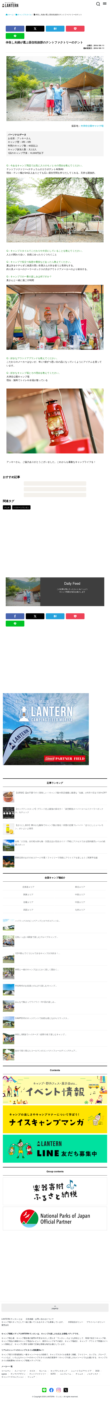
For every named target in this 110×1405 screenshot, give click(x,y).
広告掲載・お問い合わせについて (40, 1319)
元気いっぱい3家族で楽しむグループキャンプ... (36, 936)
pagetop (55, 1308)
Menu (104, 2)
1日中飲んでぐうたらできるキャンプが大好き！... (37, 953)
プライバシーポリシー (96, 1322)
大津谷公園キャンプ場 (92, 125)
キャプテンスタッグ (58, 1370)
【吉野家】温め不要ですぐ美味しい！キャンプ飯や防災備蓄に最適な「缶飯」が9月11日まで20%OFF (61, 792)
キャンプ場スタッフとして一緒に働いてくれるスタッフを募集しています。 (33, 1322)
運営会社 (5, 1325)
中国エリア (80, 902)
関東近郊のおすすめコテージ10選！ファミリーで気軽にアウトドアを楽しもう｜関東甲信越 (56, 857)
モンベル (43, 1370)
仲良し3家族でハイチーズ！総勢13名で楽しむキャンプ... (40, 1034)
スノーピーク (20, 1370)
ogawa (4, 1373)
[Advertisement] (55, 545)
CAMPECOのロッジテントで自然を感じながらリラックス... (42, 1018)
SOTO (53, 1373)
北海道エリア (28, 886)
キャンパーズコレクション (12, 1376)
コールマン (6, 1370)
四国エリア (28, 909)
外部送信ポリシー (75, 1322)
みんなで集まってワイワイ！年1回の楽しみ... (35, 1001)
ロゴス (32, 1370)
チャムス (79, 1373)
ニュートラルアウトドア (81, 1370)
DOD (97, 1370)
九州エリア (80, 909)
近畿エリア (28, 902)
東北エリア (80, 886)
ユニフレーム (65, 1373)
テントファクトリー (37, 1373)
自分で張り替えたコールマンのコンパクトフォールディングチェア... (46, 1050)
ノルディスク (92, 1373)
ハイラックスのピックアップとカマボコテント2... (37, 920)
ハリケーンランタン (21, 507)
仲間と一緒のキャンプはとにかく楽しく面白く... (37, 969)
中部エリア (80, 894)
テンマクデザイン (18, 1373)
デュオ (6, 507)
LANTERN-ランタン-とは (11, 1319)
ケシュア (31, 1376)
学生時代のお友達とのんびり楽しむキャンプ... (36, 985)
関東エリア (28, 894)
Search (98, 2)
